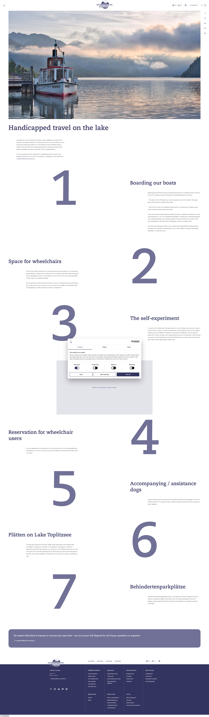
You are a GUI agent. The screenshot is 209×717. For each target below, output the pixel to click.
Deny (81, 374)
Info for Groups (149, 670)
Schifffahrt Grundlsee (94, 670)
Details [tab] (105, 347)
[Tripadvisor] (205, 28)
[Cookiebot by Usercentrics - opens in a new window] (132, 341)
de (201, 5)
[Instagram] (205, 18)
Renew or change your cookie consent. (104, 387)
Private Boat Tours (131, 670)
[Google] (205, 33)
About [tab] (129, 347)
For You (128, 694)
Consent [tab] (80, 347)
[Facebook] (205, 13)
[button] (185, 5)
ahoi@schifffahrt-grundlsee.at (25, 159)
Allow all (128, 374)
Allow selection (104, 374)
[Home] (56, 663)
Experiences (110, 670)
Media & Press (92, 694)
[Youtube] (205, 23)
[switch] (95, 368)
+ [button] (194, 5)
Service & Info (111, 694)
